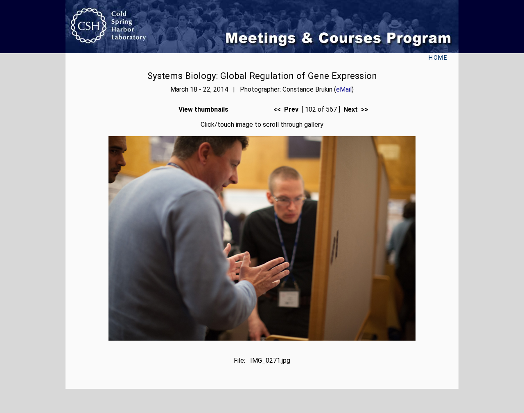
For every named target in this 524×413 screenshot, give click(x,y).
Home (438, 57)
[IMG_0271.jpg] (262, 338)
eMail (344, 89)
